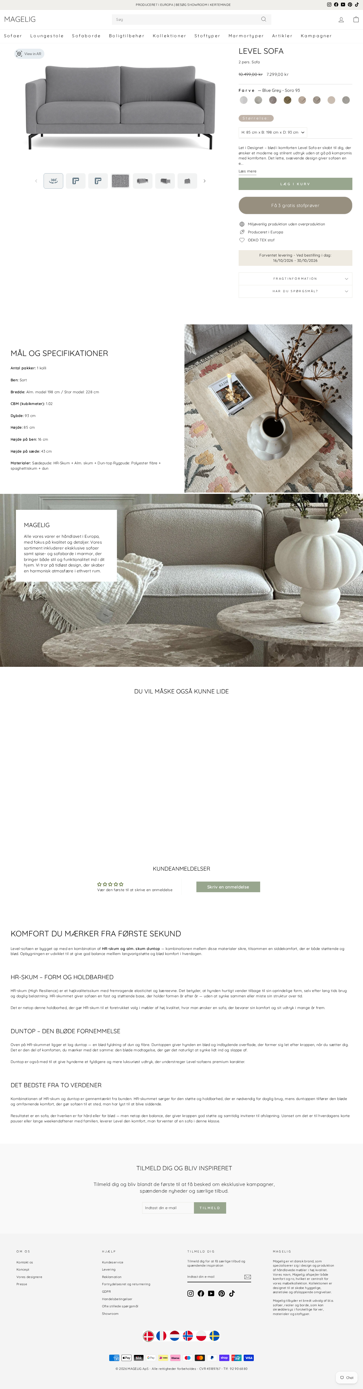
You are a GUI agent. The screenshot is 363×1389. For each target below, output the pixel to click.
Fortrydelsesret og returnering (126, 1284)
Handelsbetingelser (117, 1299)
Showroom (110, 1314)
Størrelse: (256, 118)
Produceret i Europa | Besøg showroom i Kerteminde (183, 5)
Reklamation (112, 1277)
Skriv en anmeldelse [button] (228, 887)
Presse (21, 1284)
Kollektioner (170, 35)
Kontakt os (24, 1262)
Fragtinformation (295, 278)
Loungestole (47, 35)
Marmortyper (246, 35)
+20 (90, 822)
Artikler (282, 35)
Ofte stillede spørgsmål (120, 1306)
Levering (109, 1269)
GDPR (106, 1291)
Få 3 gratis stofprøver (295, 205)
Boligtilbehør (127, 35)
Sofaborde (86, 35)
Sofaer (13, 35)
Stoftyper (208, 35)
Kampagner (316, 35)
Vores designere (29, 1277)
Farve (269, 90)
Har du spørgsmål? (295, 291)
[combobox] (191, 19)
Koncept (22, 1269)
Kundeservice (113, 1262)
